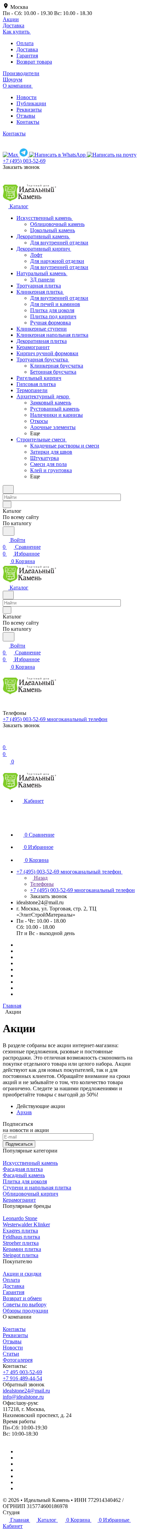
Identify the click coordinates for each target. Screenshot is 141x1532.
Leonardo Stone (20, 1218)
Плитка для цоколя (25, 1181)
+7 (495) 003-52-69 (24, 161)
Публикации (31, 103)
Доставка (27, 49)
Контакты (27, 122)
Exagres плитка (20, 1231)
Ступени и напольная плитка (37, 1187)
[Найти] (8, 531)
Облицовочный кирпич (30, 1194)
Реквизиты (29, 109)
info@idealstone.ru (23, 1397)
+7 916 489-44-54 (22, 1378)
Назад (40, 878)
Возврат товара (34, 62)
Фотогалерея (18, 1360)
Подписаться (19, 1144)
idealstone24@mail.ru (26, 1391)
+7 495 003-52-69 (22, 1372)
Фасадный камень (24, 1175)
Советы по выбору (25, 1304)
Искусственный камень (30, 1163)
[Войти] (6, 740)
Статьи (11, 1354)
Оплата (25, 43)
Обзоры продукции (25, 1311)
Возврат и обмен (22, 1298)
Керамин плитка (22, 1249)
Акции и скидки (22, 1274)
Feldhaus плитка (21, 1237)
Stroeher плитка (21, 1243)
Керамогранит (19, 1200)
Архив (24, 1112)
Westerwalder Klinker (26, 1224)
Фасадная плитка (23, 1169)
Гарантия (27, 55)
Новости (26, 97)
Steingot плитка (20, 1255)
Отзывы (25, 116)
